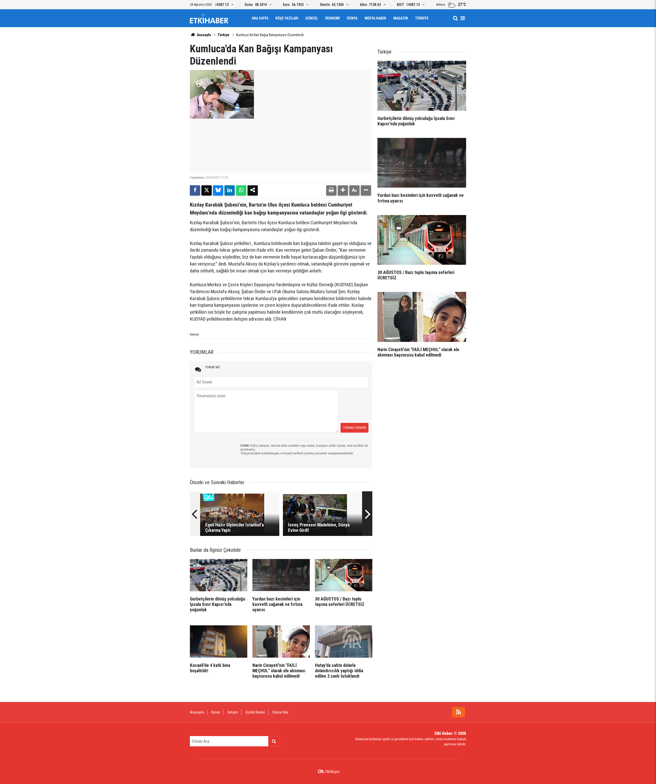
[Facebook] (195, 190)
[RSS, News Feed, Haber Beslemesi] (458, 712)
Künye (215, 712)
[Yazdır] (331, 190)
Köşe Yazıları (286, 18)
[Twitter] (206, 190)
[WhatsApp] (241, 190)
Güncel (311, 18)
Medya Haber (375, 18)
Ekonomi (332, 18)
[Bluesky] (218, 190)
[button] (343, 190)
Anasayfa (203, 35)
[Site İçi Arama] (455, 18)
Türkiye (421, 18)
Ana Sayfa (260, 18)
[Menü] (462, 18)
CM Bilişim (332, 772)
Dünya (352, 18)
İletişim (233, 712)
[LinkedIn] (229, 190)
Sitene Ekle (280, 712)
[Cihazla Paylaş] (253, 190)
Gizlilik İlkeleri (255, 712)
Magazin (400, 18)
